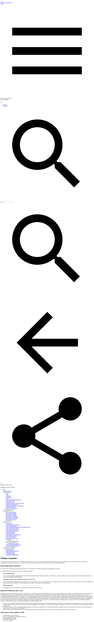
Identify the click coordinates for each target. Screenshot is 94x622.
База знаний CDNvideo (9, 487)
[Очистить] (1, 483)
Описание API (6, 522)
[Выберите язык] (1, 102)
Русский (5, 106)
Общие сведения (7, 492)
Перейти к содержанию (6, 2)
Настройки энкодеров (8, 548)
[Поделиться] (47, 482)
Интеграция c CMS (7, 511)
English (5, 104)
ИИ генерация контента (11, 542)
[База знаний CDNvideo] (2, 3)
